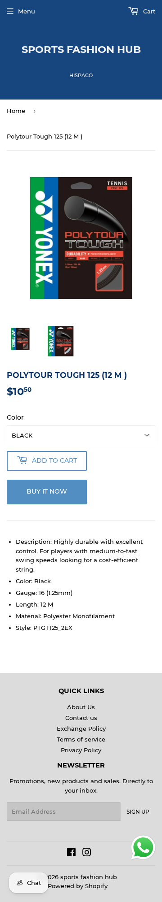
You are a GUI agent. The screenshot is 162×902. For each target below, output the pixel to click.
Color (15, 417)
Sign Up (137, 811)
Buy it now (47, 491)
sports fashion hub (81, 49)
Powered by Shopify (78, 885)
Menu (26, 11)
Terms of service (81, 739)
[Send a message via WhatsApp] (143, 847)
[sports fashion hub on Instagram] (86, 853)
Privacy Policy (81, 750)
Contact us (81, 717)
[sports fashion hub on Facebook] (71, 853)
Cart (148, 11)
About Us (81, 707)
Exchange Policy (81, 728)
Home (16, 110)
